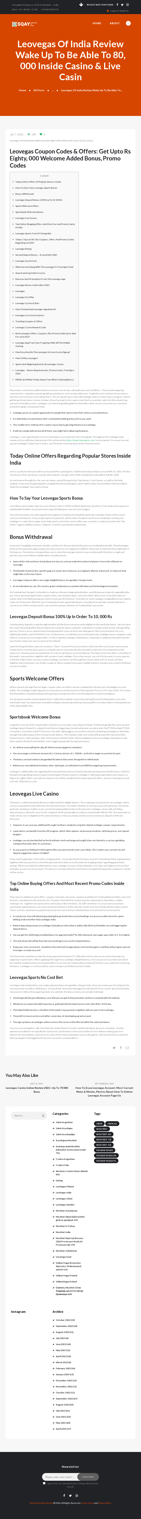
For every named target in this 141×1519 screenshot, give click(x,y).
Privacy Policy (104, 1503)
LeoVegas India (63, 1192)
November (64, 1386)
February (63, 1368)
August (62, 1332)
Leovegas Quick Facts (26, 261)
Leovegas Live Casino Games (29, 315)
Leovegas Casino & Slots (27, 303)
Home (22, 90)
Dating (59, 1180)
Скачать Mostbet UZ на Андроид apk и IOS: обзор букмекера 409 (69, 1291)
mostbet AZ (103, 1134)
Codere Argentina (65, 1159)
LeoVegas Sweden (65, 1204)
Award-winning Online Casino (30, 273)
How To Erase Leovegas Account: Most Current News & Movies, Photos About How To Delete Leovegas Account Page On (104, 1091)
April (61, 1356)
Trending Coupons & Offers (29, 321)
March (62, 1362)
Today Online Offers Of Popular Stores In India (38, 181)
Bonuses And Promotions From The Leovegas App (40, 279)
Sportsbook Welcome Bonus (29, 212)
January (62, 1374)
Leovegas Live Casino (26, 218)
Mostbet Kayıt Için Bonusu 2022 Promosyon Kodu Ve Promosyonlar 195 (69, 1241)
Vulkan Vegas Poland (66, 1275)
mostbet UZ (103, 1145)
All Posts (38, 90)
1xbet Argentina (64, 1122)
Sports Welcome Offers (27, 206)
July (60, 1338)
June (61, 1344)
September (64, 1326)
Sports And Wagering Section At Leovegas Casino (39, 364)
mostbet (102, 1129)
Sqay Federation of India (41, 1503)
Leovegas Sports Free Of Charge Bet (33, 233)
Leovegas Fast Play (24, 297)
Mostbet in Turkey (65, 1226)
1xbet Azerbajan (64, 1128)
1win (99, 1123)
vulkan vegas (104, 1150)
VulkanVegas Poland (66, 1281)
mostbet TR (103, 1139)
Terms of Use (87, 1503)
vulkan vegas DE (106, 1155)
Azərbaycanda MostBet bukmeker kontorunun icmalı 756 (71, 1149)
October (63, 1320)
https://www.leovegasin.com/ (80, 440)
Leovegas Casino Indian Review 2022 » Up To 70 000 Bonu (37, 1089)
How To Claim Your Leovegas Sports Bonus (36, 187)
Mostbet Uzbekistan (66, 1250)
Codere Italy (62, 1165)
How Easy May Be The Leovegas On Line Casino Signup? (42, 352)
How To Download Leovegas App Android (35, 309)
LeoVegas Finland (65, 1186)
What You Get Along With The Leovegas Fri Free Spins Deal (44, 267)
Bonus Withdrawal (24, 193)
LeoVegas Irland (64, 1198)
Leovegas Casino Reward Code (30, 327)
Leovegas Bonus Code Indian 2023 (32, 285)
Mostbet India (63, 1232)
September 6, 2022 (104, 1083)
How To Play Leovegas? (26, 358)
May (61, 1350)
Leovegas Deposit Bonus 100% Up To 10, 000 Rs (38, 200)
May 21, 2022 (36, 1083)
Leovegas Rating (23, 248)
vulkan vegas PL (106, 1161)
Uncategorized (63, 1256)
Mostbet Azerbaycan (66, 1210)
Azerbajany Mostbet (66, 1140)
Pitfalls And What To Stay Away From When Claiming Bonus (44, 379)
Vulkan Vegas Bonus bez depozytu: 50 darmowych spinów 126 (69, 1266)
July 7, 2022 (16, 134)
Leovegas (20, 291)
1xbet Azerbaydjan (65, 1134)
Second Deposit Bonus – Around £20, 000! (36, 254)
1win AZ (112, 1123)
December (64, 1380)
